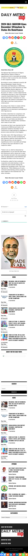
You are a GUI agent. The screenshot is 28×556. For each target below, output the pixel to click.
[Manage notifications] (24, 553)
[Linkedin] (15, 36)
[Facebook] (4, 36)
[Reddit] (12, 36)
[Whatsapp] (21, 36)
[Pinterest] (18, 36)
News (5, 289)
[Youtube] (24, 36)
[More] (12, 41)
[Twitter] (6, 36)
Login (25, 206)
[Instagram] (9, 36)
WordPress (16, 550)
